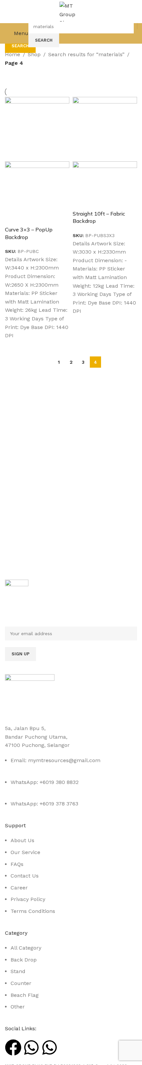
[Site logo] (71, 11)
